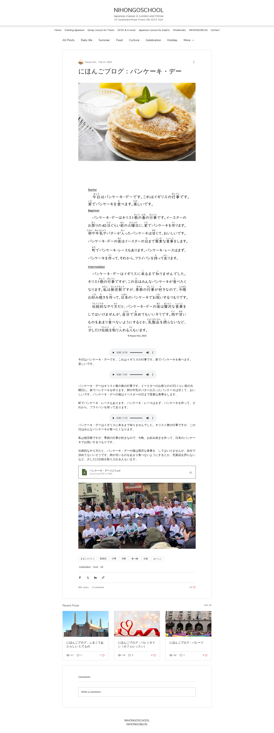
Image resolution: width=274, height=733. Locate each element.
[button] (101, 30)
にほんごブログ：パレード (186, 643)
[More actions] (194, 62)
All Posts (68, 40)
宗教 (124, 558)
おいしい (157, 558)
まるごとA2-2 (87, 558)
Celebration (153, 40)
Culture (134, 40)
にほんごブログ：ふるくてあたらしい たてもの (85, 644)
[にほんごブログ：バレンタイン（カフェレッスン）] (137, 624)
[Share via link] (103, 577)
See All (208, 605)
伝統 (146, 558)
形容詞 (103, 558)
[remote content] (137, 352)
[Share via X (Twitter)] (87, 577)
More (187, 40)
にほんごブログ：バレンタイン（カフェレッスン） (136, 644)
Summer (104, 40)
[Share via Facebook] (79, 577)
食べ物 (134, 558)
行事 (114, 558)
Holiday (172, 40)
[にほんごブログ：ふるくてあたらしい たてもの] (85, 624)
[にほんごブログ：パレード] (188, 624)
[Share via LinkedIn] (95, 577)
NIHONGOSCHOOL (137, 720)
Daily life (86, 40)
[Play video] (137, 516)
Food (119, 40)
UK (101, 566)
